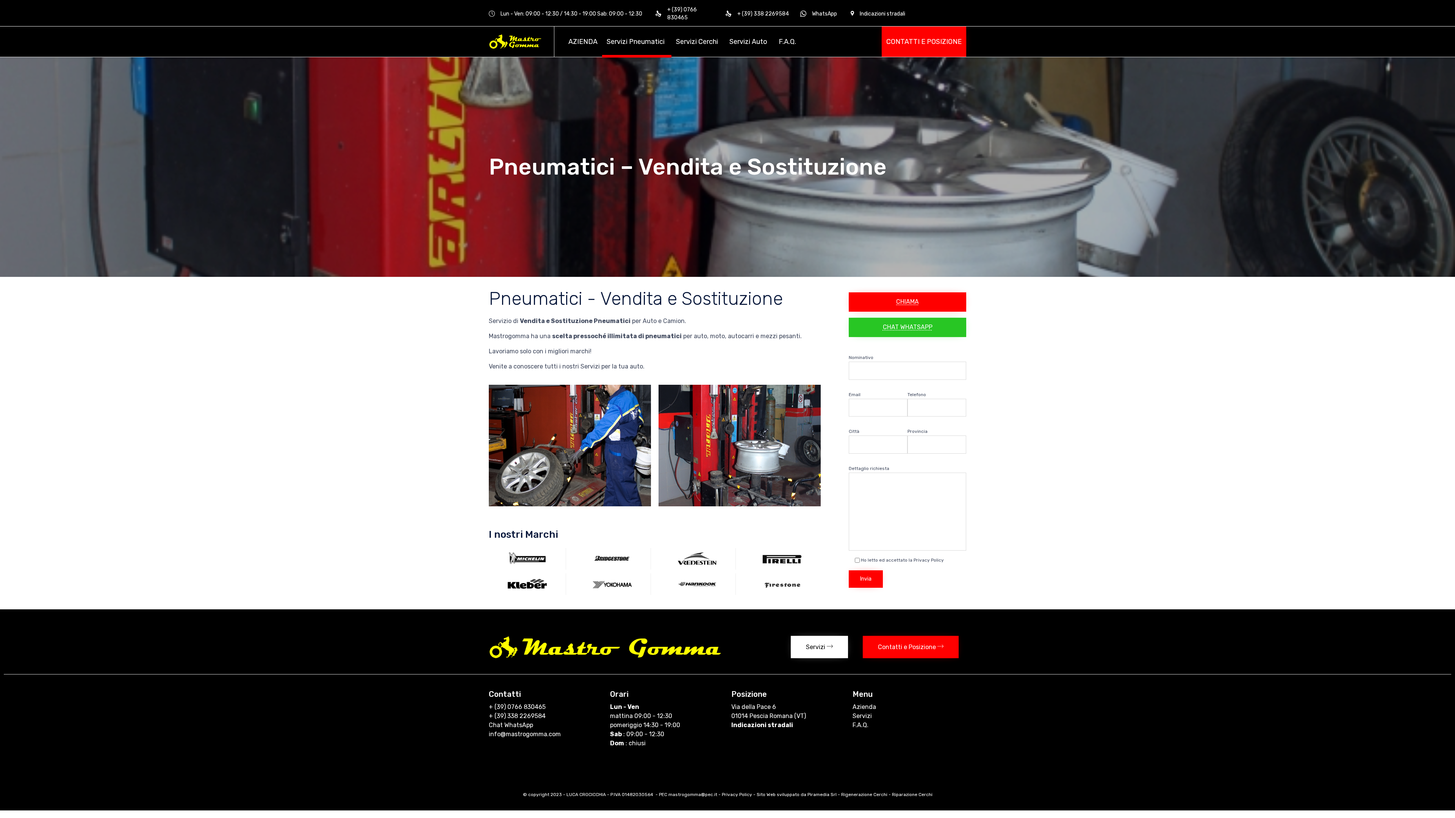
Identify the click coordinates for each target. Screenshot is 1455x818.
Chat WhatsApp (511, 725)
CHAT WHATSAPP (907, 327)
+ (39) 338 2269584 (517, 716)
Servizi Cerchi (697, 41)
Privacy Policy (737, 794)
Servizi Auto (748, 41)
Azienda (864, 706)
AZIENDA (583, 41)
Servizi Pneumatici (636, 41)
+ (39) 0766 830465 (517, 706)
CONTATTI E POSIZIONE (924, 41)
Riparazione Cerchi (912, 794)
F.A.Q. (787, 41)
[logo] (606, 656)
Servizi (862, 716)
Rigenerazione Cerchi (864, 794)
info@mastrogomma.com (525, 734)
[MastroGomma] (516, 41)
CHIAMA (907, 301)
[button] (819, 647)
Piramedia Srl (822, 794)
